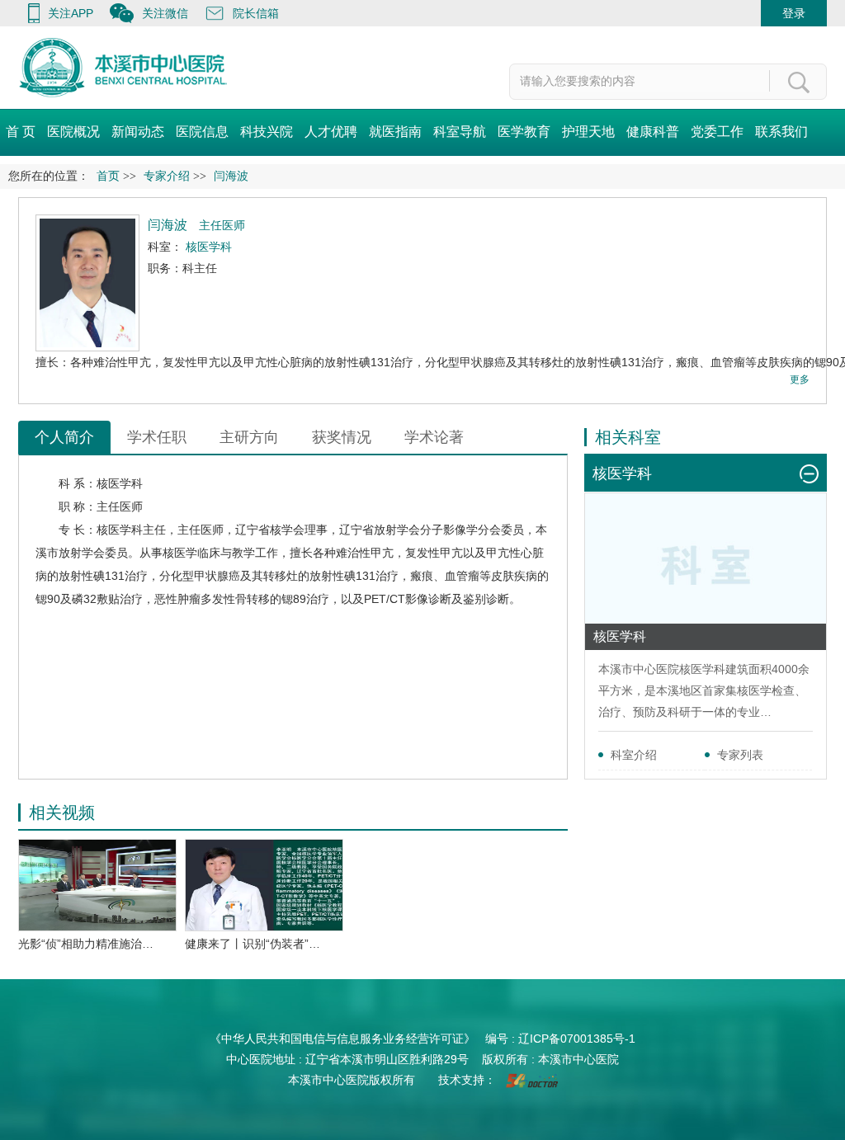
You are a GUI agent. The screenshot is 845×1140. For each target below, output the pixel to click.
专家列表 (740, 754)
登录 (793, 13)
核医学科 (120, 483)
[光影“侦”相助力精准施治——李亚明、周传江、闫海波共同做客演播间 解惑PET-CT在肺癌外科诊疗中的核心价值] (97, 885)
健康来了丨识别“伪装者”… (252, 943)
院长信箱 (256, 13)
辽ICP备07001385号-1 (576, 1038)
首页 (108, 176)
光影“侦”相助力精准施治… (85, 943)
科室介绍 (634, 754)
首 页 (20, 132)
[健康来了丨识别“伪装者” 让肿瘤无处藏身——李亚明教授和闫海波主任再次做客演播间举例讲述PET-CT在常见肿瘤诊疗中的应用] (264, 885)
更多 (800, 379)
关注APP (70, 13)
